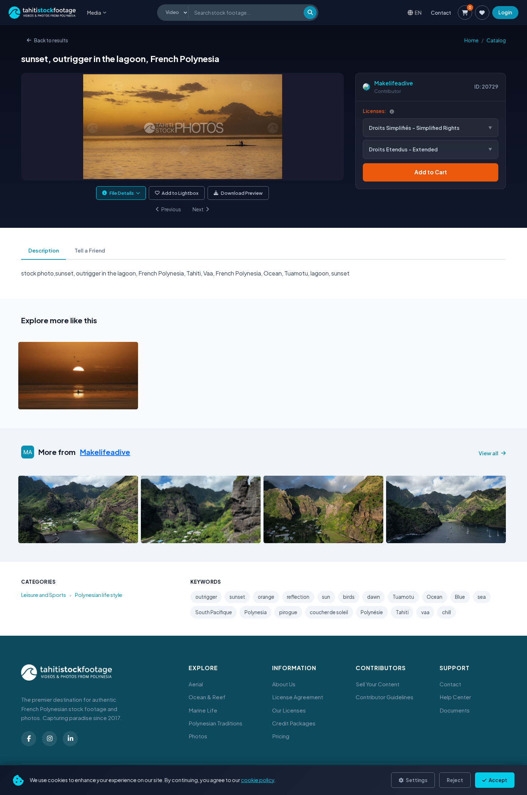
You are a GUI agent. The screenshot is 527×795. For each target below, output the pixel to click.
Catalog (496, 40)
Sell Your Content (377, 684)
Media (94, 12)
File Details (121, 193)
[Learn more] (392, 111)
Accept (497, 780)
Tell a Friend (90, 250)
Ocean (434, 597)
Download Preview (242, 193)
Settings (416, 780)
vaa (425, 612)
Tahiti (402, 612)
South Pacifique (213, 612)
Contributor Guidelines (384, 696)
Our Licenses (289, 710)
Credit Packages (293, 723)
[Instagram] (49, 738)
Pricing (280, 736)
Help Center (455, 696)
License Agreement (297, 696)
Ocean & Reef (207, 696)
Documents (455, 710)
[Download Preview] (55, 402)
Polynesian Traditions (215, 723)
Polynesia (255, 612)
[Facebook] (28, 738)
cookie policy (257, 780)
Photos (198, 736)
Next (198, 209)
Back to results (51, 40)
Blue (460, 597)
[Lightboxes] (482, 12)
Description (43, 250)
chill (446, 612)
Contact (441, 12)
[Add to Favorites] (42, 402)
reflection (298, 597)
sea (482, 597)
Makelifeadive (393, 83)
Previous (171, 209)
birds (349, 597)
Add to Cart (430, 172)
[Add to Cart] (28, 402)
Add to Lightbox (180, 193)
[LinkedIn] (70, 738)
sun (326, 597)
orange (266, 597)
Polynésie (372, 612)
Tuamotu (403, 597)
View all (488, 453)
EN (418, 12)
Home (471, 40)
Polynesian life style (98, 595)
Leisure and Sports (43, 595)
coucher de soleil (329, 612)
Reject (455, 780)
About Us (283, 684)
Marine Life (203, 710)
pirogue (288, 612)
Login (505, 12)
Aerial (196, 684)
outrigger (206, 597)
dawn (373, 597)
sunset (237, 597)
